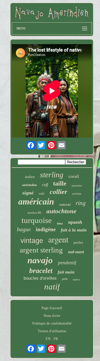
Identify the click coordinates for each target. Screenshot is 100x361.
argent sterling (41, 250)
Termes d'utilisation (52, 331)
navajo (40, 260)
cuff (45, 184)
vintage (32, 241)
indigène (46, 229)
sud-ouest (76, 252)
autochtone (61, 211)
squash (75, 222)
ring (81, 203)
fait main (66, 272)
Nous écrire (52, 316)
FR (56, 339)
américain (36, 201)
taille (59, 183)
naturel (65, 204)
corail (73, 176)
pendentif (67, 262)
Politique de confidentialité (52, 323)
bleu (60, 223)
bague (24, 229)
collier (58, 192)
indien (30, 177)
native (76, 279)
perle (65, 279)
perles (78, 242)
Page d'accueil (52, 308)
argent (58, 239)
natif (52, 286)
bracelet (41, 271)
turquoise (37, 220)
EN (48, 339)
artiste (76, 194)
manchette (77, 185)
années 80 (34, 212)
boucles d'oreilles (40, 278)
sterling (51, 174)
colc (42, 194)
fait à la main (74, 229)
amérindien (29, 185)
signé (28, 193)
